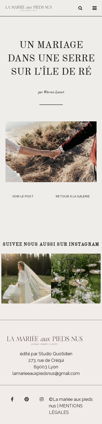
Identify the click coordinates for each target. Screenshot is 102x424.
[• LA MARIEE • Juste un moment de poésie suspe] (26, 278)
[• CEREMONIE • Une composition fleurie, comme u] (76, 278)
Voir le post (22, 196)
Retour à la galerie (73, 196)
